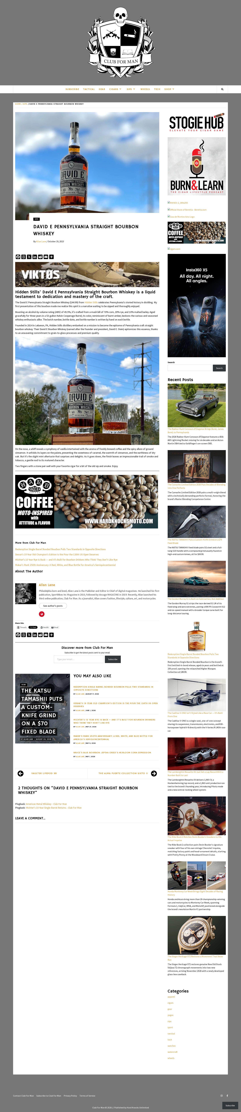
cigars (113, 89)
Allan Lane (41, 241)
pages (170, 1015)
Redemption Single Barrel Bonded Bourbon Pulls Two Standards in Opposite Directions (60, 549)
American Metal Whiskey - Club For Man (46, 804)
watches (172, 1045)
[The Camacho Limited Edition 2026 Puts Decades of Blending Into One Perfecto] (197, 466)
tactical (89, 89)
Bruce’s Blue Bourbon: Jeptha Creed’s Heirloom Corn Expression (112, 752)
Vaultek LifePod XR (44, 773)
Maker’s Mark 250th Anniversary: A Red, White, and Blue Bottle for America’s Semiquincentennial (65, 565)
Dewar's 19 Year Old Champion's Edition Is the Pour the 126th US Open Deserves (57, 554)
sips (129, 89)
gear (102, 89)
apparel (171, 996)
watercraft (173, 1052)
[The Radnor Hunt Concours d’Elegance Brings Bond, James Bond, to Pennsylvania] (197, 405)
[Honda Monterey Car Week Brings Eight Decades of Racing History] (197, 875)
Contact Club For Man (23, 1095)
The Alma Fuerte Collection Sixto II (123, 773)
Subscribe (72, 89)
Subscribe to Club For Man (48, 1095)
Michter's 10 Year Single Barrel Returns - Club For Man (54, 807)
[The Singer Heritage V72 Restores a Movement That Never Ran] (197, 935)
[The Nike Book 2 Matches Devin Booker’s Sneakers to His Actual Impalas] (197, 815)
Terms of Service (87, 1095)
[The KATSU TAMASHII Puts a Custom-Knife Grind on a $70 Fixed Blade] (197, 522)
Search (171, 362)
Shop (167, 89)
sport (170, 1027)
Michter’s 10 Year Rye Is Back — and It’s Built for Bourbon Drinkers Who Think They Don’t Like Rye (66, 559)
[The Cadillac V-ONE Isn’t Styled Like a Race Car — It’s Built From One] (197, 695)
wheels (145, 89)
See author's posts (53, 605)
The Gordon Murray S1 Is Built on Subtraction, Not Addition (196, 598)
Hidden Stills (91, 302)
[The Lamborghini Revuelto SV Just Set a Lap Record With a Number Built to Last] (197, 753)
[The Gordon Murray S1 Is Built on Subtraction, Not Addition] (197, 579)
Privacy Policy (70, 1095)
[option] (42, 708)
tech (157, 89)
